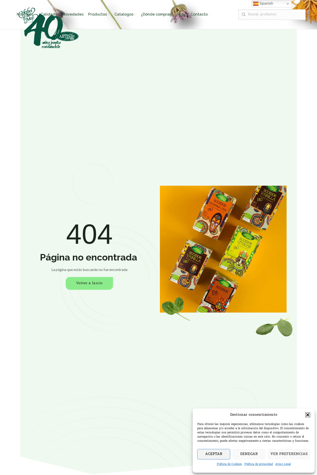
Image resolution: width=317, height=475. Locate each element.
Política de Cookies (229, 464)
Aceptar (213, 454)
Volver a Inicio (89, 283)
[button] (307, 414)
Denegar (249, 454)
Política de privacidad (258, 464)
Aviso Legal (283, 464)
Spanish (266, 3)
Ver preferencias (288, 454)
